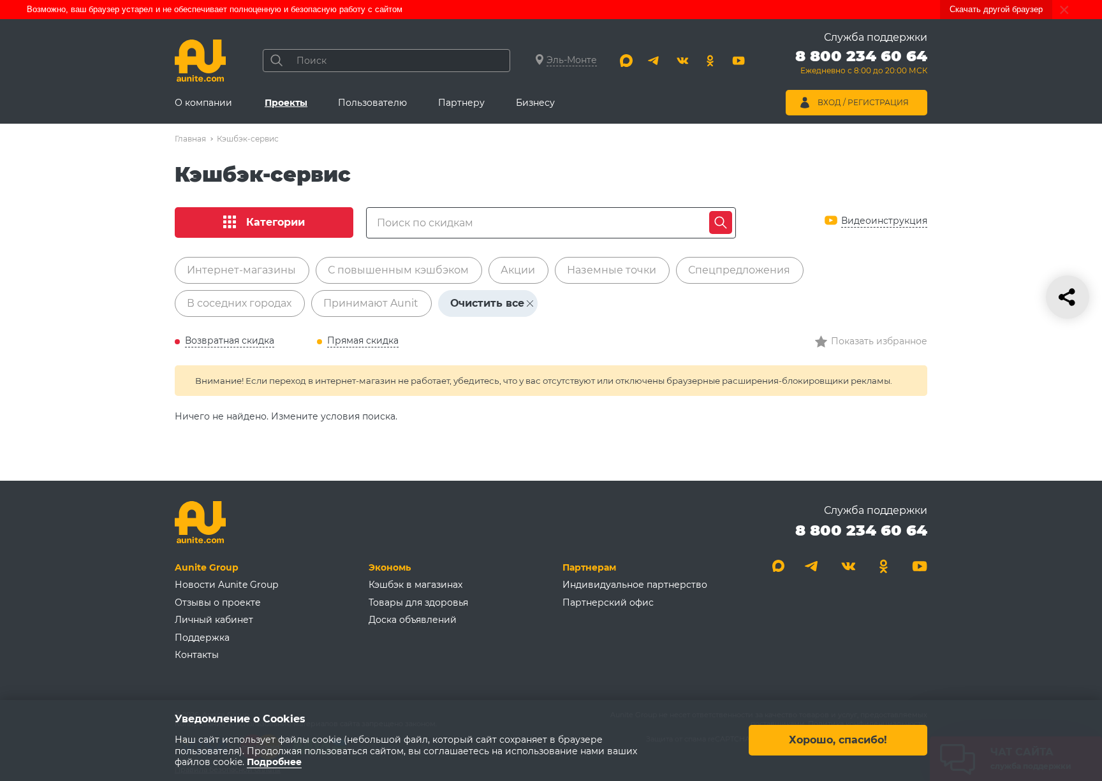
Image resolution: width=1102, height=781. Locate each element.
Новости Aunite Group (226, 584)
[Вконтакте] (682, 60)
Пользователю (372, 102)
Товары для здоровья (418, 602)
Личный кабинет (214, 619)
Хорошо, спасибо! (838, 740)
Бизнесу (535, 102)
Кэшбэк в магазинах (415, 584)
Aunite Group (207, 567)
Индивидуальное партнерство (634, 584)
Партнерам (589, 567)
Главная (190, 138)
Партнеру (461, 102)
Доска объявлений (413, 619)
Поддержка (202, 637)
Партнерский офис (608, 602)
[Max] (626, 60)
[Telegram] (654, 60)
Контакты (197, 655)
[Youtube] (738, 60)
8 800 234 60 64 (861, 530)
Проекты (286, 102)
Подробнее (274, 762)
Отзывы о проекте (218, 602)
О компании (203, 102)
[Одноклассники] (710, 60)
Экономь (390, 567)
